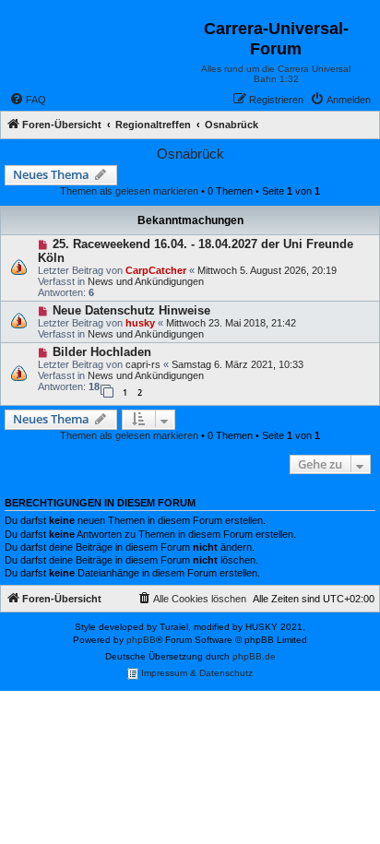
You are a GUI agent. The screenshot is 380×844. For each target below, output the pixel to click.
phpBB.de (254, 656)
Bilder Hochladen (102, 352)
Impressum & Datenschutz (195, 673)
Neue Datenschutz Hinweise (131, 310)
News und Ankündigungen (146, 281)
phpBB (141, 640)
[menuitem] (27, 100)
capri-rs (142, 364)
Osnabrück (190, 153)
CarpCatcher (155, 270)
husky (140, 322)
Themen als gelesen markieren (129, 190)
